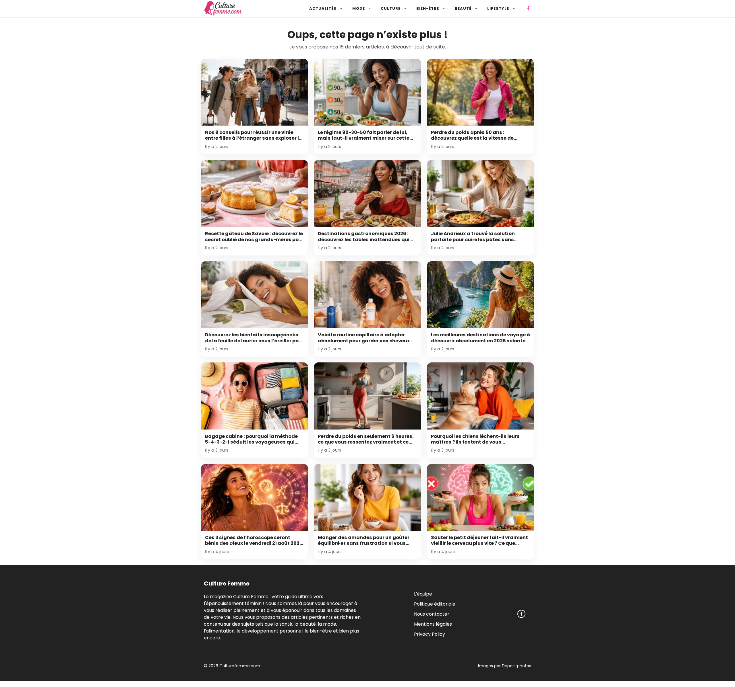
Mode (358, 8)
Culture (391, 8)
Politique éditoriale (434, 603)
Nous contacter (431, 613)
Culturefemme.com (239, 666)
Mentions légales (433, 623)
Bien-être (427, 8)
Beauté (463, 8)
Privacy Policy (429, 634)
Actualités (322, 8)
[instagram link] (521, 614)
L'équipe (423, 593)
